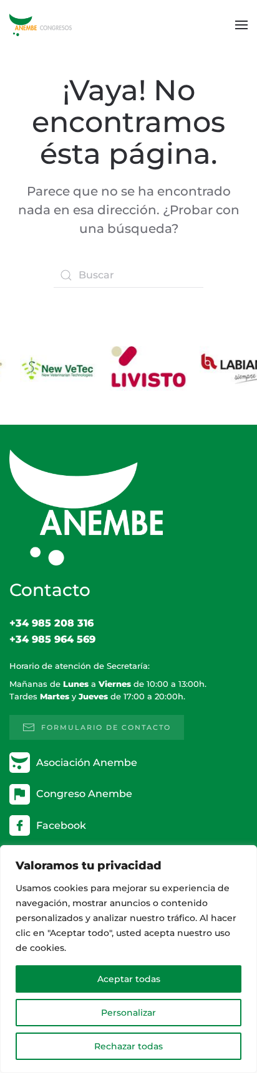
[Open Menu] (241, 25)
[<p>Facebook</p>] (19, 825)
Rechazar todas (128, 1046)
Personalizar (128, 1012)
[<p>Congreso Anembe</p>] (19, 793)
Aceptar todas (128, 979)
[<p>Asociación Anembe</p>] (19, 762)
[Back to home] (40, 25)
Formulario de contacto (106, 727)
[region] (128, 959)
